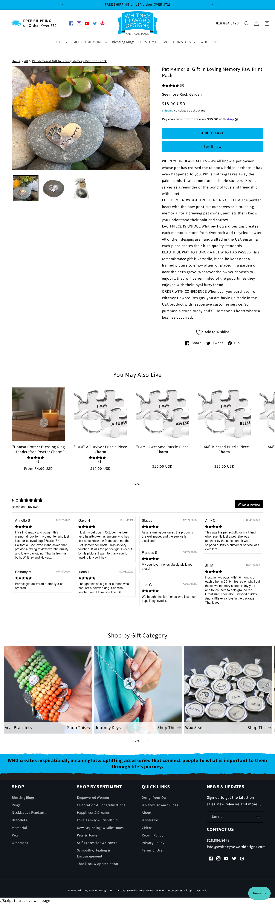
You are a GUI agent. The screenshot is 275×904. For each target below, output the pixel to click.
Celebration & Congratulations (101, 805)
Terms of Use (152, 850)
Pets (15, 835)
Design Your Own (155, 797)
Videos (147, 827)
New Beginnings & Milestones (100, 827)
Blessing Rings (23, 797)
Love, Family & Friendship (97, 820)
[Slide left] (127, 483)
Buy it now (212, 146)
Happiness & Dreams (93, 812)
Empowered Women (93, 797)
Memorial (19, 827)
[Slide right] (147, 483)
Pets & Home (87, 835)
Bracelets (19, 820)
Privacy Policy (153, 842)
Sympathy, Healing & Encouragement (93, 853)
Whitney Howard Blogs (160, 805)
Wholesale (150, 820)
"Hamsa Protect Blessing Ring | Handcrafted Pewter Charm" (38, 450)
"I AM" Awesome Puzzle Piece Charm (162, 450)
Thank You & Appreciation (97, 864)
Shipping (168, 111)
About (146, 812)
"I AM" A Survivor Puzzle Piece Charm (100, 450)
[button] (61, 42)
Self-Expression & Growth (97, 842)
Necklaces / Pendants (29, 812)
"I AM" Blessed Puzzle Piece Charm (224, 450)
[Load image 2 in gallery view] (53, 188)
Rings (16, 805)
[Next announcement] (212, 4)
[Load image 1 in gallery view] (25, 188)
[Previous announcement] (62, 4)
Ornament (20, 842)
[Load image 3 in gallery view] (81, 188)
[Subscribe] (258, 817)
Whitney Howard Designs (93, 890)
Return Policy (152, 835)
